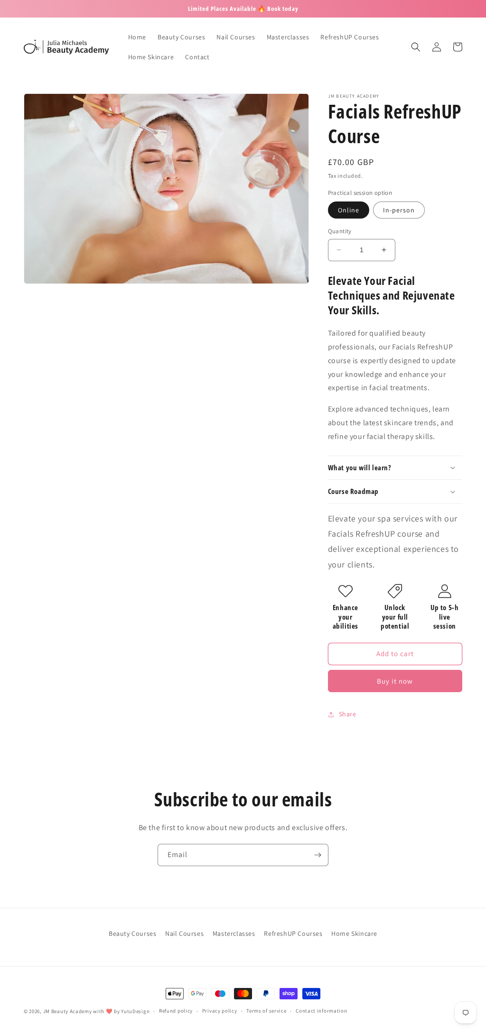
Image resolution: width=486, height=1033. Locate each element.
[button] (415, 47)
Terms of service (266, 1010)
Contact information (321, 1010)
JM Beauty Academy (67, 1011)
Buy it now (395, 681)
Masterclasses (234, 933)
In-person (399, 210)
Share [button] (347, 714)
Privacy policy (219, 1010)
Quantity (340, 231)
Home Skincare (354, 933)
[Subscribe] (317, 855)
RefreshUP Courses (293, 933)
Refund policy (176, 1010)
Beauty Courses (132, 933)
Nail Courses (184, 933)
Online (348, 210)
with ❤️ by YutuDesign (121, 1011)
